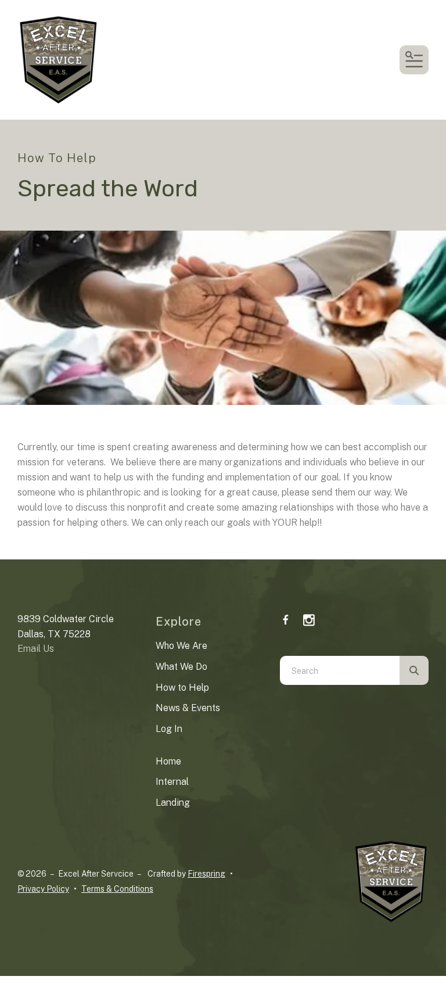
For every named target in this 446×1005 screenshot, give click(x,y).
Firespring (206, 873)
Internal (172, 781)
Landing (173, 802)
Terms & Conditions (117, 888)
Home (168, 761)
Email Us (35, 648)
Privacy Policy (43, 888)
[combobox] (340, 670)
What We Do (181, 666)
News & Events (188, 707)
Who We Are (181, 645)
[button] (414, 59)
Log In (169, 728)
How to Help (182, 687)
